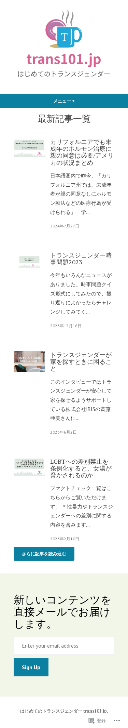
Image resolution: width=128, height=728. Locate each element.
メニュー (66, 103)
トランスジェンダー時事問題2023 (81, 258)
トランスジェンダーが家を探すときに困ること (81, 361)
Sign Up (31, 667)
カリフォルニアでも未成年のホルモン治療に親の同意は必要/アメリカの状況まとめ (82, 152)
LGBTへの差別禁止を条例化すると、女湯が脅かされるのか (81, 468)
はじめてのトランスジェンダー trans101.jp (63, 711)
